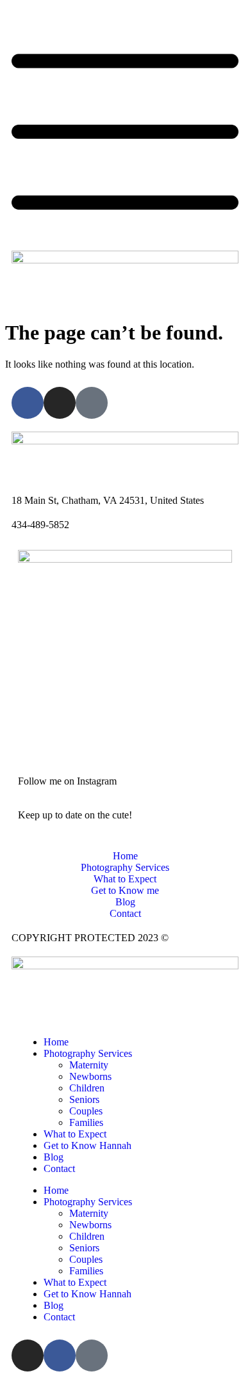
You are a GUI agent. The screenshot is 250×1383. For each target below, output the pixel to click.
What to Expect (75, 1134)
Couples (86, 1111)
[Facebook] (28, 403)
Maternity (88, 1064)
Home (56, 1041)
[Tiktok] (92, 403)
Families (86, 1122)
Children (86, 1087)
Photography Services (88, 1053)
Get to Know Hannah (87, 1145)
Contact (59, 1168)
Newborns (90, 1076)
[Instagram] (60, 403)
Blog (53, 1157)
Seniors (84, 1099)
